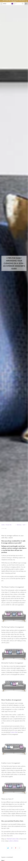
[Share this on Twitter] (8, 848)
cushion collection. (14, 841)
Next (24, 525)
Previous (19, 525)
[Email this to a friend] (19, 848)
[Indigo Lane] (14, 3)
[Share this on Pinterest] (15, 848)
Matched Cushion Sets (12, 839)
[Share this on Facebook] (11, 848)
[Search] (22, 3)
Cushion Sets (13, 732)
